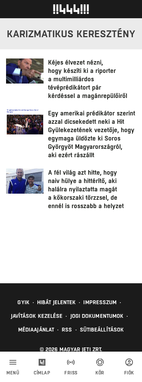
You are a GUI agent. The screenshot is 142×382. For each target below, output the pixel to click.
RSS (67, 330)
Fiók (129, 373)
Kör (100, 373)
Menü (12, 373)
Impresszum (100, 302)
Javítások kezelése (37, 316)
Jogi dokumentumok (97, 316)
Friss (71, 373)
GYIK (23, 302)
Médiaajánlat (36, 330)
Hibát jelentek (56, 302)
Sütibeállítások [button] (102, 330)
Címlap (42, 373)
